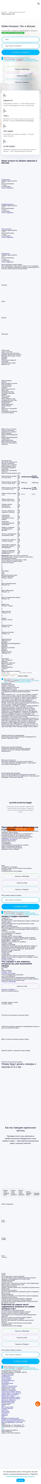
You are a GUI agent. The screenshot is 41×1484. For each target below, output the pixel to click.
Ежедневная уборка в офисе (10, 1397)
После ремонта (6, 229)
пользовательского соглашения (30, 60)
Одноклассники (15, 1421)
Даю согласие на (17, 57)
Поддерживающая (7, 204)
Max (2, 1421)
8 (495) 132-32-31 (7, 1419)
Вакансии (4, 1415)
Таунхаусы (4, 1384)
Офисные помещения (8, 1390)
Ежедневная (5, 253)
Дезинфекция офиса (8, 1401)
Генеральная (5, 179)
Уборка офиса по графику (10, 1394)
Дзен (9, 1422)
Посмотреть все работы (9, 839)
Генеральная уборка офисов (10, 1391)
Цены (3, 1405)
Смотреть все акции (8, 960)
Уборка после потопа (8, 1387)
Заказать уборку (23, 676)
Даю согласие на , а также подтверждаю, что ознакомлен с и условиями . (21, 680)
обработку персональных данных (21, 57)
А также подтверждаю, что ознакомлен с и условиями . (21, 60)
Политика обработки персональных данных (20, 1476)
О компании (5, 1412)
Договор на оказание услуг (10, 1418)
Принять (20, 1480)
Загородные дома (7, 1383)
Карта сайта (5, 1411)
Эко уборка (5, 1382)
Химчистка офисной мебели (10, 1398)
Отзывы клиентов (7, 1408)
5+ (2, 569)
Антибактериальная (7, 1380)
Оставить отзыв (6, 972)
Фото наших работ (7, 1407)
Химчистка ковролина (8, 1400)
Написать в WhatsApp (22, 69)
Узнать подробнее (7, 188)
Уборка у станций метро (9, 1386)
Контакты (4, 1410)
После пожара (6, 1379)
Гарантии (4, 1414)
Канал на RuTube (17, 1422)
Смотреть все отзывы (8, 973)
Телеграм (7, 1421)
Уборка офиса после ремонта (11, 1393)
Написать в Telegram (22, 82)
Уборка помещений (7, 1403)
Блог (2, 1417)
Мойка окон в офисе (8, 1396)
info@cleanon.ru (18, 1419)
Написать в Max (22, 76)
